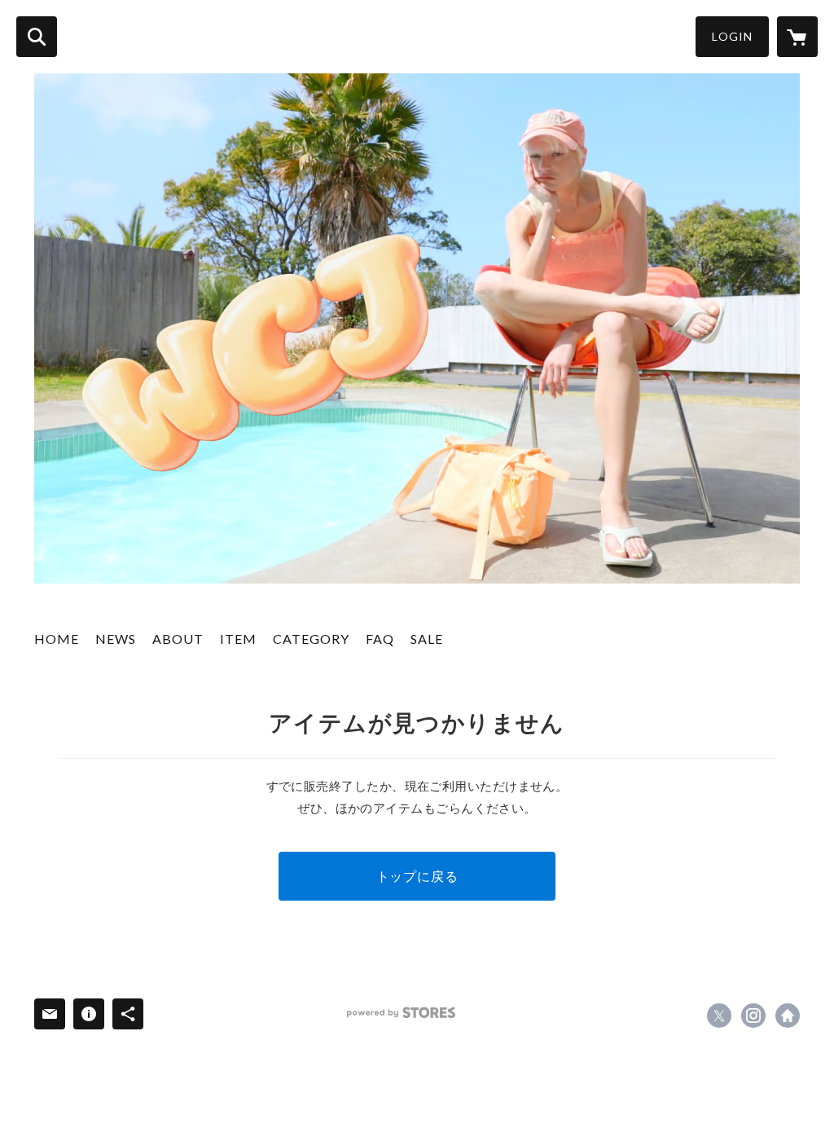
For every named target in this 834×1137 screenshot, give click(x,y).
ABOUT (178, 638)
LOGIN (732, 36)
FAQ (380, 638)
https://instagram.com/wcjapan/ (753, 1015)
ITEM (238, 638)
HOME (56, 638)
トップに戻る (417, 876)
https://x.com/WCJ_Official (719, 1015)
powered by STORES (401, 1013)
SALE (426, 638)
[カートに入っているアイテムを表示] (797, 36)
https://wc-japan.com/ (787, 1015)
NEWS (115, 638)
